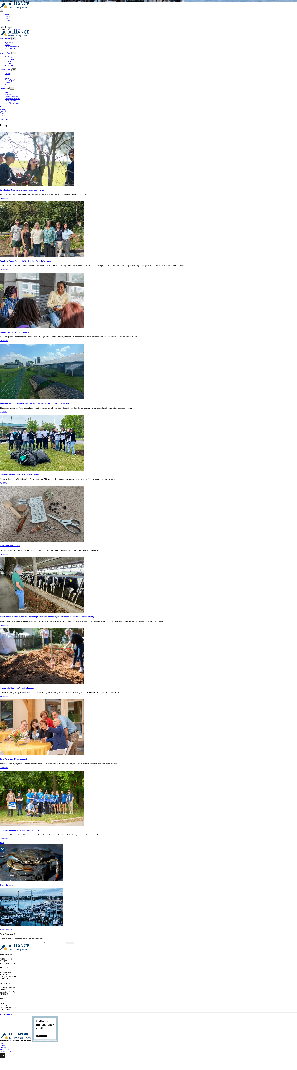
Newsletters (9, 94)
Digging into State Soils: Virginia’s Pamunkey (18, 688)
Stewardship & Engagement (15, 49)
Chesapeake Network (12, 99)
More (2, 843)
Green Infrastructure (12, 47)
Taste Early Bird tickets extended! (13, 759)
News (7, 14)
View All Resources (12, 103)
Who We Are (5, 53)
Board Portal (4, 1049)
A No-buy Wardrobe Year (10, 546)
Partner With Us (10, 80)
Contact (7, 19)
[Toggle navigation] (1, 10)
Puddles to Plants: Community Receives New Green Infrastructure (26, 261)
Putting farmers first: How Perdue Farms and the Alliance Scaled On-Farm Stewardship (34, 403)
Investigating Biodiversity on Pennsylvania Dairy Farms (22, 190)
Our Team (8, 61)
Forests (7, 45)
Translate (17, 29)
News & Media (10, 101)
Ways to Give (10, 82)
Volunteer (8, 76)
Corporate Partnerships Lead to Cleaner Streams (19, 474)
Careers (7, 78)
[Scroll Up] (2, 1057)
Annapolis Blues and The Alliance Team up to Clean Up (22, 830)
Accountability (10, 65)
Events (7, 16)
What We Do (5, 38)
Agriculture (9, 43)
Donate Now (5, 119)
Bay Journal (6, 929)
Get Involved (5, 70)
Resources (4, 88)
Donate (7, 21)
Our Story (8, 57)
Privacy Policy (5, 1052)
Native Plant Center (12, 97)
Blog (6, 92)
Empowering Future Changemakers (14, 332)
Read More (4, 198)
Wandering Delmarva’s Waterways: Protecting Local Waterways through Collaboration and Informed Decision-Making (47, 617)
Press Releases (6, 885)
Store (6, 84)
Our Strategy (9, 59)
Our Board (9, 63)
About (2, 1045)
